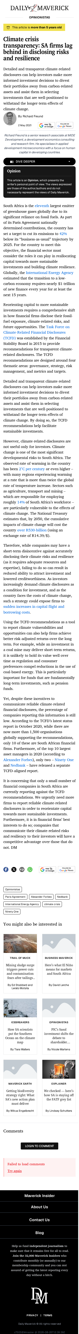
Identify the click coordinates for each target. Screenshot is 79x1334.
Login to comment (39, 1146)
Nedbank (62, 897)
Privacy (32, 1315)
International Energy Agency (22, 904)
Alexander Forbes (41, 897)
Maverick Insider (39, 1195)
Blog (39, 1232)
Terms (47, 1315)
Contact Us (39, 1219)
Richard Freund (33, 116)
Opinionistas (12, 889)
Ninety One (12, 911)
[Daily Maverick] (39, 7)
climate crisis (52, 904)
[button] (46, 125)
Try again (15, 1170)
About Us (39, 1206)
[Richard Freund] (9, 118)
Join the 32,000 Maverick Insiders (36, 1255)
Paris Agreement (15, 897)
